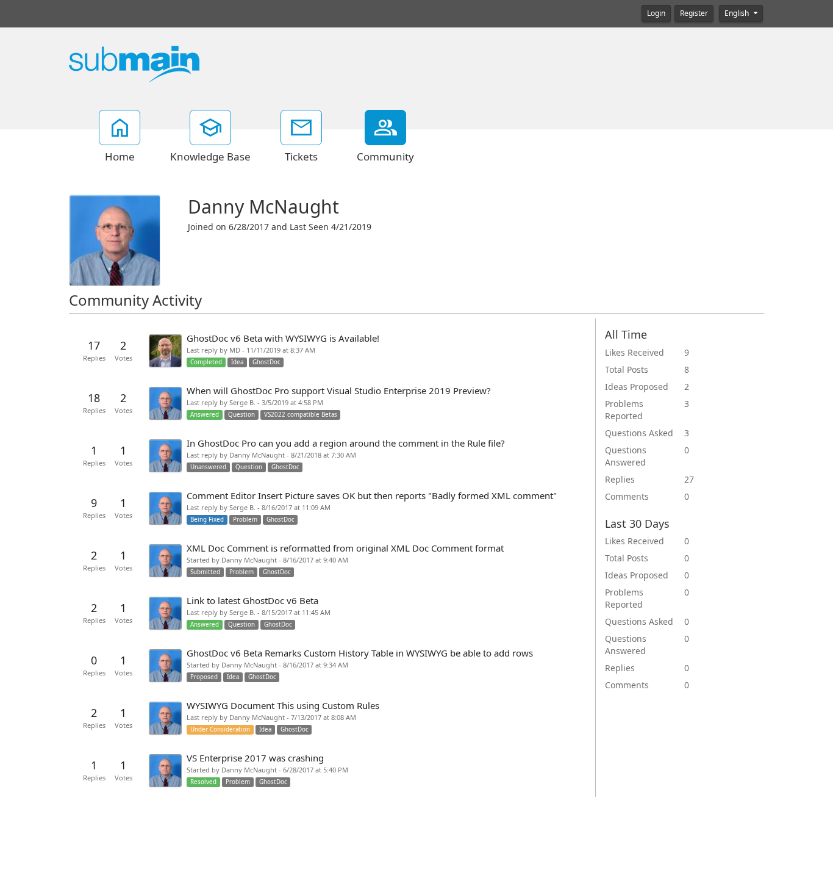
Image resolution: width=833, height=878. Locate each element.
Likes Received (634, 353)
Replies (620, 479)
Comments (627, 497)
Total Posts (626, 370)
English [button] (737, 13)
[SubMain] (134, 63)
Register (694, 13)
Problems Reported (624, 410)
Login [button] (656, 13)
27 (689, 479)
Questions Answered (625, 456)
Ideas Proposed (636, 387)
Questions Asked (639, 433)
